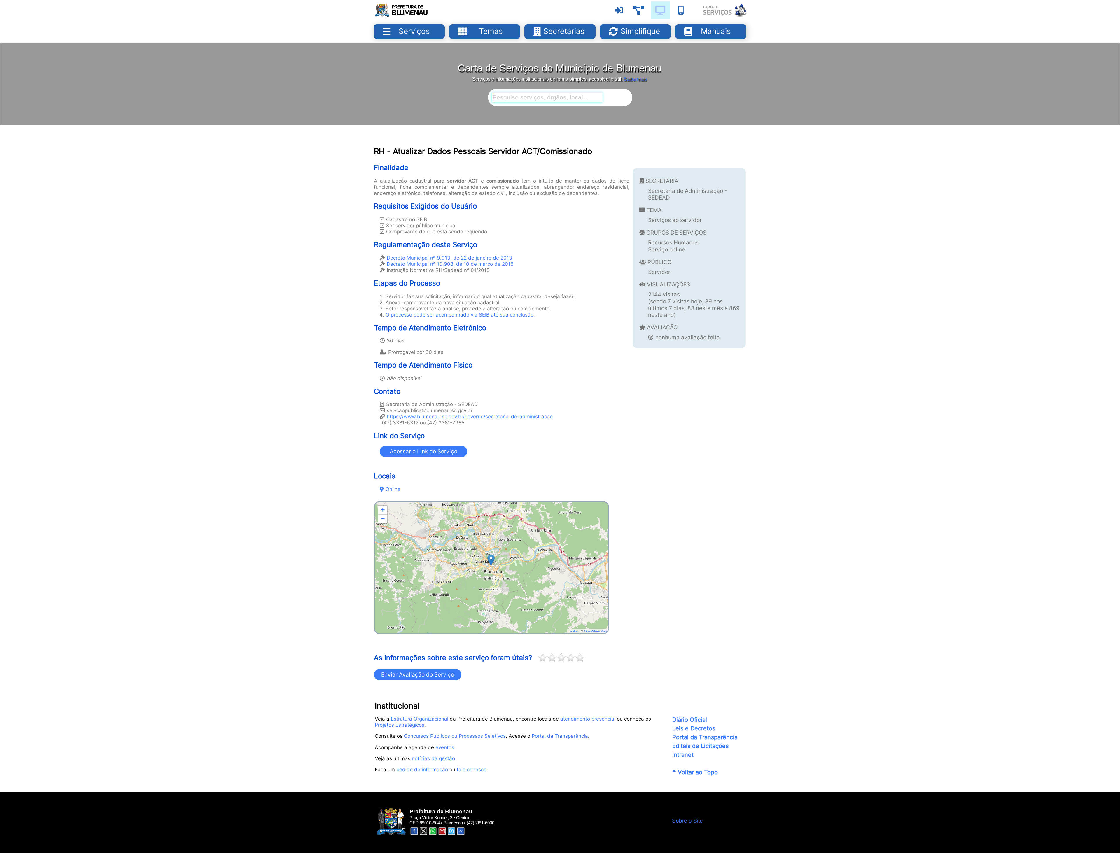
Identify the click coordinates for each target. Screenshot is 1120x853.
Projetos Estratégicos (399, 725)
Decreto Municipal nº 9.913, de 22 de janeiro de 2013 (449, 258)
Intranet (683, 754)
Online (393, 489)
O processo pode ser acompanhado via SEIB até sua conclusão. (460, 315)
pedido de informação (422, 769)
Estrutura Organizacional (419, 719)
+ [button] (383, 509)
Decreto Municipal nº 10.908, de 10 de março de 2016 (450, 264)
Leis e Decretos (693, 728)
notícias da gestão (433, 758)
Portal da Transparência (560, 736)
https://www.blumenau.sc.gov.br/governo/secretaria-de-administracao (470, 416)
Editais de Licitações (700, 745)
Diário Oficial (689, 719)
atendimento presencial (587, 719)
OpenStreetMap (595, 631)
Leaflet (573, 631)
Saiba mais (635, 78)
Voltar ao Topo (697, 772)
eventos (444, 747)
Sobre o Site (687, 821)
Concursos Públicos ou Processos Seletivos (455, 736)
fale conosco (472, 769)
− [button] (383, 518)
